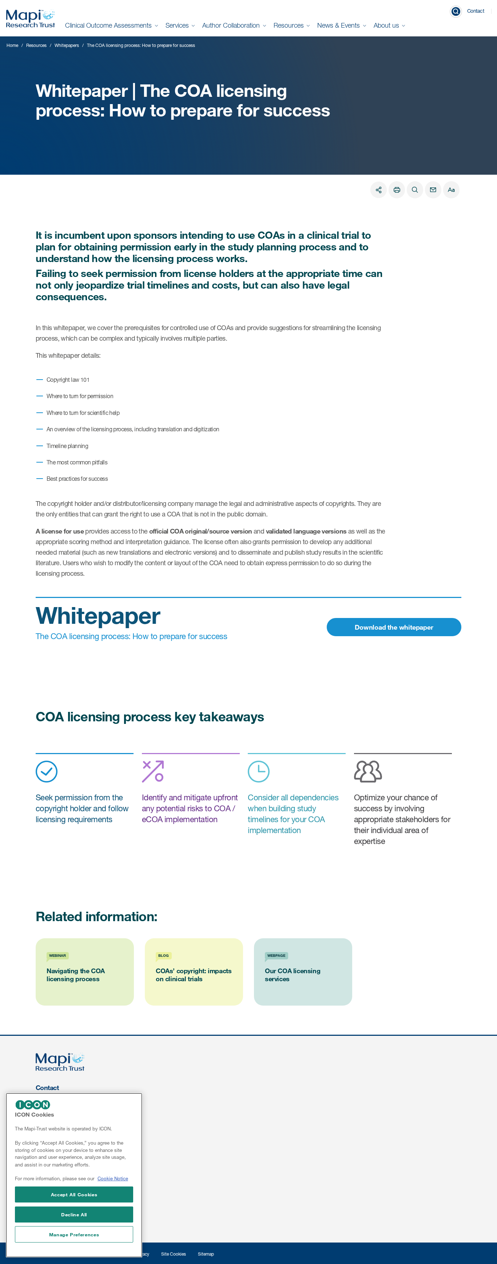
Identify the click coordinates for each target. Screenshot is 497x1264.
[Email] (433, 190)
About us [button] (387, 25)
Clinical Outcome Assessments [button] (109, 25)
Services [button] (178, 25)
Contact (475, 11)
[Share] (378, 190)
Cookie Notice (113, 1179)
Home (12, 45)
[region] (74, 1175)
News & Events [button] (339, 25)
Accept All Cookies (74, 1194)
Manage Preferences (74, 1234)
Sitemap (206, 1254)
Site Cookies (173, 1254)
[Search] (415, 190)
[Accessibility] (451, 190)
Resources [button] (290, 25)
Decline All (74, 1214)
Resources (36, 45)
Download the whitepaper (394, 627)
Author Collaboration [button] (232, 25)
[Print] (397, 190)
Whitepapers (67, 45)
